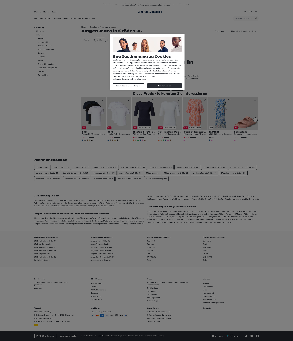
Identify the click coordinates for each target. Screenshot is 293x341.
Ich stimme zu (164, 86)
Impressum (142, 79)
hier (133, 76)
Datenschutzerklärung (130, 79)
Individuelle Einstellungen (128, 86)
